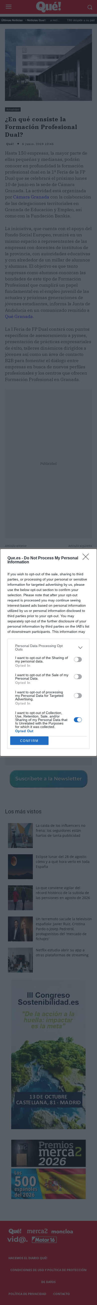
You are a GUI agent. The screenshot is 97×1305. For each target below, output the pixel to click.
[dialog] (48, 652)
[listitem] (48, 647)
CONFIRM (29, 741)
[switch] (78, 659)
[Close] (87, 558)
